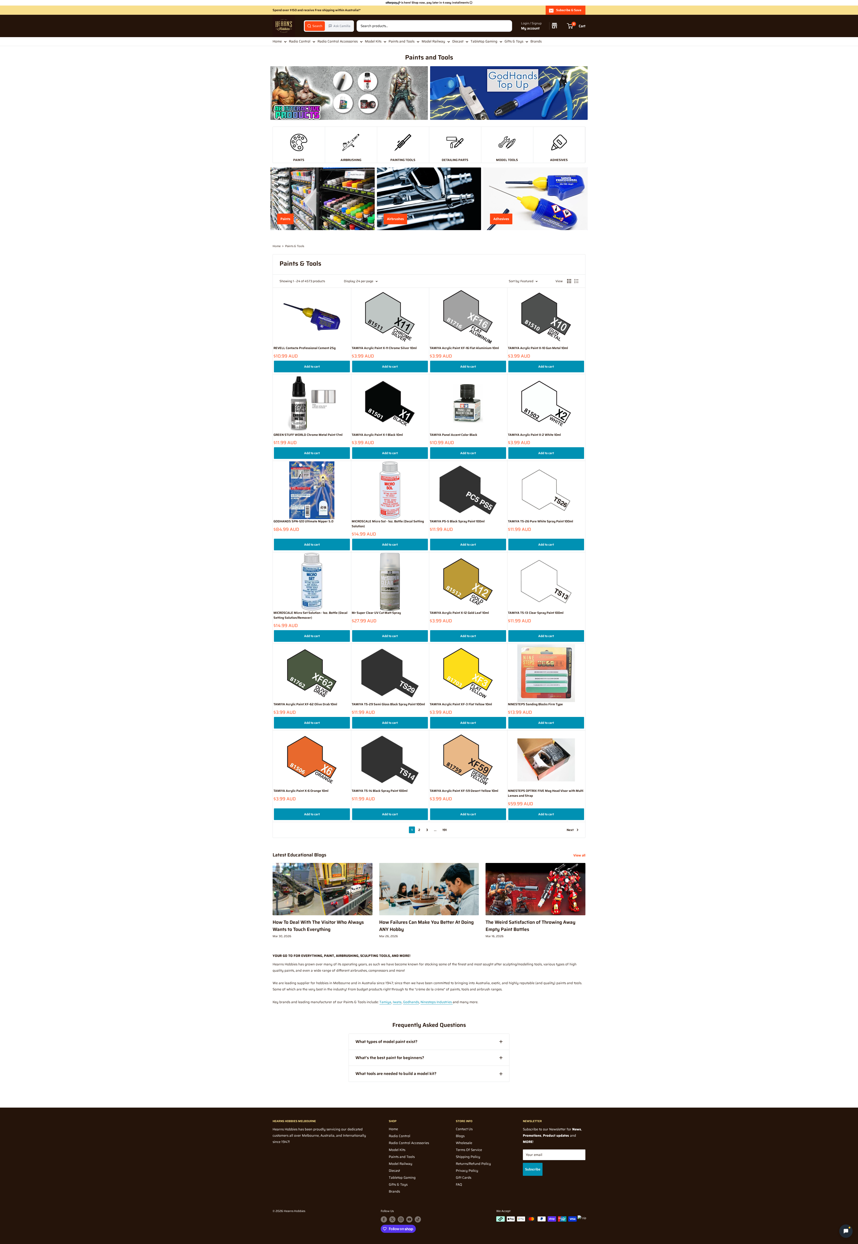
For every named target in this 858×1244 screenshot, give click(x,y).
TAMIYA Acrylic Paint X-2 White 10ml (534, 434)
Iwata (397, 1002)
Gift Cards (463, 1177)
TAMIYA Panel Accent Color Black (453, 434)
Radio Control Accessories (338, 41)
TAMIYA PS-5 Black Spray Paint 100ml (457, 521)
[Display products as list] (576, 281)
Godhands (411, 1002)
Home (277, 41)
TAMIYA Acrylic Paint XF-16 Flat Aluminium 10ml (464, 348)
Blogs (460, 1136)
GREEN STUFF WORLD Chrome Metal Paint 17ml (308, 434)
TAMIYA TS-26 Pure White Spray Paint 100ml (540, 521)
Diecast (457, 41)
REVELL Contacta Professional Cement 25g (304, 348)
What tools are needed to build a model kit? (395, 1073)
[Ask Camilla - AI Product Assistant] (846, 1231)
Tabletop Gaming (484, 41)
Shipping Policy (468, 1156)
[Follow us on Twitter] (392, 1219)
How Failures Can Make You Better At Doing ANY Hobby (426, 925)
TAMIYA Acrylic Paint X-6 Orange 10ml (300, 790)
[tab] (315, 26)
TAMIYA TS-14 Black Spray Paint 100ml (380, 790)
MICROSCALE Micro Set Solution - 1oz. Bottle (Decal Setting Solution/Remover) (310, 615)
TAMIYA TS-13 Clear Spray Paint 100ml (536, 612)
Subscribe (532, 1169)
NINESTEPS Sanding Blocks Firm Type (535, 704)
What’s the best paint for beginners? (389, 1058)
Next (570, 829)
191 (444, 829)
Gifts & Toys (514, 41)
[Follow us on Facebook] (384, 1219)
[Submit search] (506, 26)
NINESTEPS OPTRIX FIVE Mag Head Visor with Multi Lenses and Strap (545, 793)
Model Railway (433, 41)
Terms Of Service (469, 1150)
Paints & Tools (294, 246)
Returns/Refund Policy (473, 1163)
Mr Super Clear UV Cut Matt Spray (376, 612)
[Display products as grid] (569, 281)
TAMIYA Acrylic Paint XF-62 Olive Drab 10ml (305, 704)
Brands (536, 41)
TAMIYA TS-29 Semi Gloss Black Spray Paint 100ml (388, 704)
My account (530, 28)
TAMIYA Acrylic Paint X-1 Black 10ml (377, 434)
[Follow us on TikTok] (418, 1219)
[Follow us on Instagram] (401, 1219)
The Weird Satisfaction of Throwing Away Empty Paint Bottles (530, 925)
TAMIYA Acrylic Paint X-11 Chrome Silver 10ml (384, 348)
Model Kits (373, 41)
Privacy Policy (467, 1170)
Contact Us (464, 1129)
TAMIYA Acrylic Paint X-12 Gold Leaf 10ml (459, 612)
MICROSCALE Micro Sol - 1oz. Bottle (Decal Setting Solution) (388, 524)
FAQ (459, 1184)
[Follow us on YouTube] (409, 1219)
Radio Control (299, 41)
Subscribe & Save (568, 10)
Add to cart (312, 366)
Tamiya (385, 1002)
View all (579, 855)
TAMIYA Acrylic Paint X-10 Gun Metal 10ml (538, 348)
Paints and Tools (401, 41)
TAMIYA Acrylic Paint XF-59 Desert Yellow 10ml (464, 790)
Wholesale (464, 1143)
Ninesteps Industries (437, 1002)
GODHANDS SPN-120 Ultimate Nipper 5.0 (303, 521)
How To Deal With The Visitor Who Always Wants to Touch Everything (318, 925)
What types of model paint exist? (386, 1041)
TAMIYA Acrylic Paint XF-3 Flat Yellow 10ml (461, 704)
